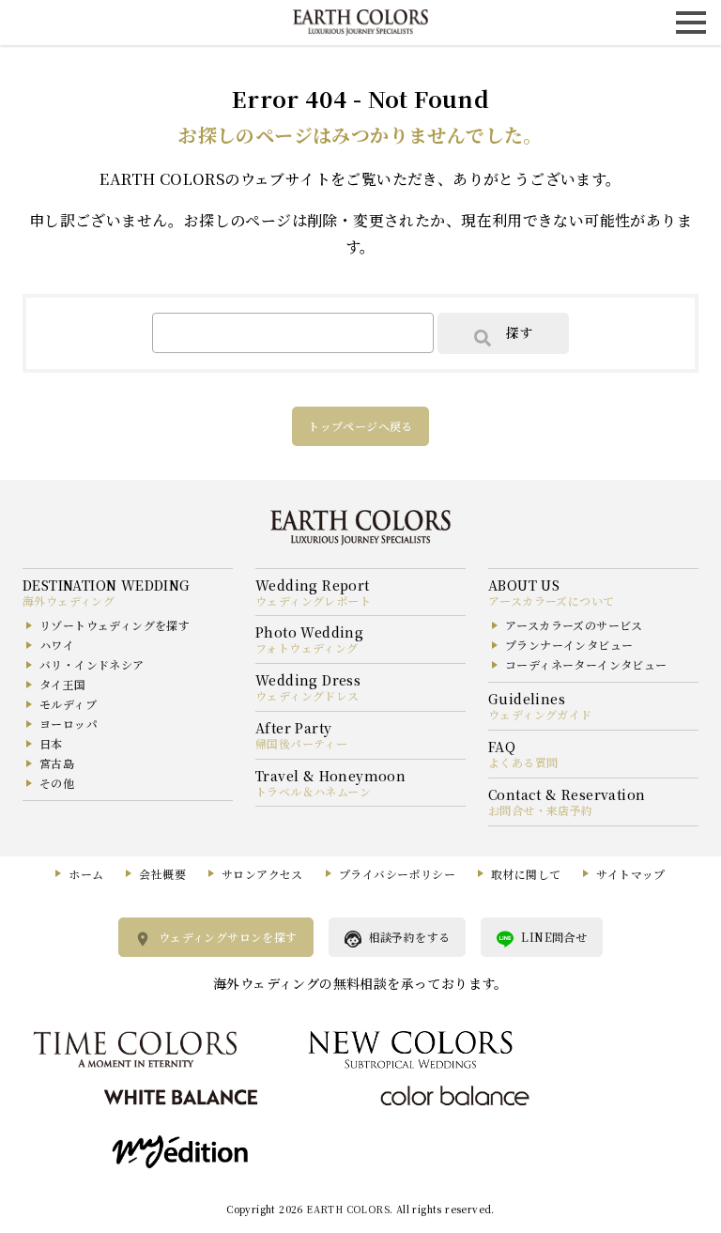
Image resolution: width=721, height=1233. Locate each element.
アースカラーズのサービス (574, 625)
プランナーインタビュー (569, 645)
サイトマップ (630, 874)
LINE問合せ (554, 937)
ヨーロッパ (68, 724)
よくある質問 (523, 762)
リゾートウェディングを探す (114, 625)
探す (519, 332)
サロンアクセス (262, 874)
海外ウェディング (69, 601)
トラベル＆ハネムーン (313, 791)
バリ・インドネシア (92, 664)
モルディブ (68, 704)
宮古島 (56, 763)
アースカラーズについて (551, 601)
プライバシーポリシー (397, 874)
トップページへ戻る (360, 426)
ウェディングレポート (313, 601)
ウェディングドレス (307, 695)
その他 (56, 783)
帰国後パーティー (301, 743)
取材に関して (525, 874)
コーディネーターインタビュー (586, 664)
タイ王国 (62, 684)
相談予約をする (410, 937)
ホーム (86, 874)
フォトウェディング (307, 647)
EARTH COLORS (348, 1209)
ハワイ (56, 645)
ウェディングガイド (540, 714)
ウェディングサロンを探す (228, 937)
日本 (51, 743)
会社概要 (162, 874)
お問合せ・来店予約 (540, 810)
